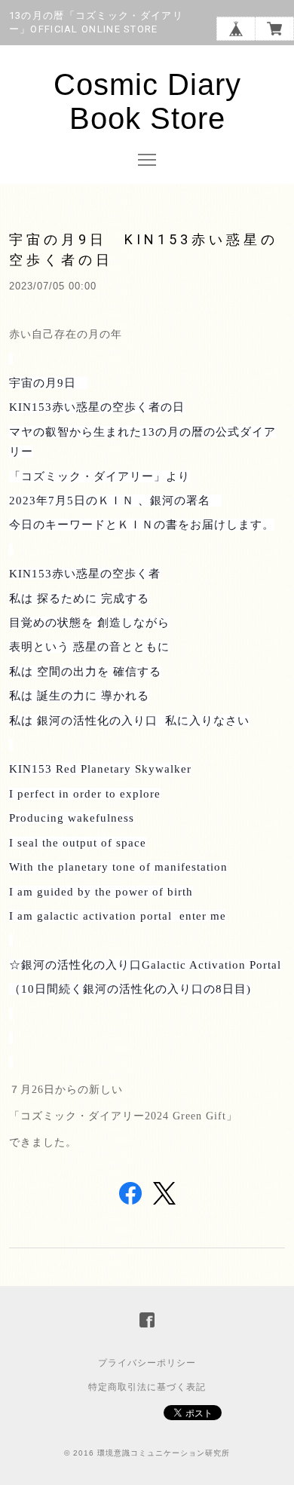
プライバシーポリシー (147, 1363)
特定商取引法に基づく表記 (147, 1387)
